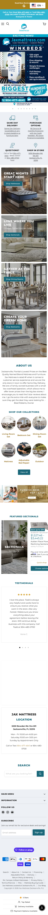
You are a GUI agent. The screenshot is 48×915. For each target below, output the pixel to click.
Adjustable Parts (18, 874)
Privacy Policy (36, 879)
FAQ (20, 882)
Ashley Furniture (37, 545)
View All (24, 471)
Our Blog (42, 885)
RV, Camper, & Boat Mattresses (15, 879)
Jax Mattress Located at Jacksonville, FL (18, 885)
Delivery (30, 874)
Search (6, 871)
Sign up (39, 831)
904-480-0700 (13, 157)
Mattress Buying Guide (33, 882)
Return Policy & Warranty (22, 877)
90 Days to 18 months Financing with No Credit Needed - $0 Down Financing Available (35, 132)
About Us (15, 871)
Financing (38, 871)
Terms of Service (8, 882)
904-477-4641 (23, 12)
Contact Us (26, 871)
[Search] (40, 773)
